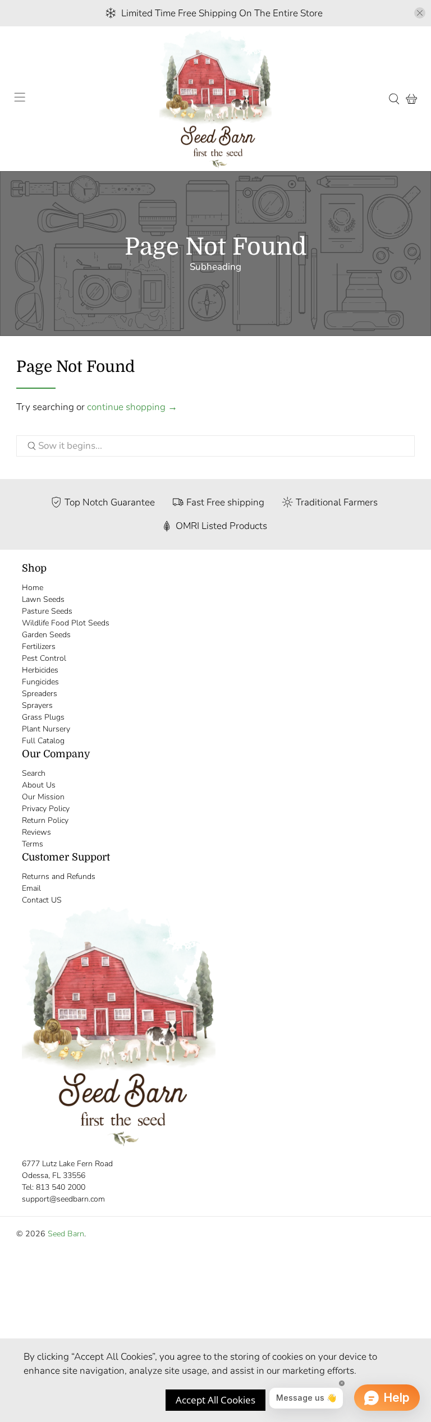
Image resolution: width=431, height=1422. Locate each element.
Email (31, 888)
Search (33, 773)
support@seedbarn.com (63, 1199)
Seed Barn (66, 1233)
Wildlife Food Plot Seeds (65, 623)
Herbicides (40, 670)
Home (32, 587)
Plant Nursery (46, 729)
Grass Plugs (43, 717)
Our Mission (43, 796)
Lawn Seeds (43, 599)
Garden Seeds (46, 634)
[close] (419, 13)
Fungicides (40, 682)
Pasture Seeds (47, 611)
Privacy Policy (46, 808)
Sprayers (37, 705)
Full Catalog (43, 740)
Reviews (36, 832)
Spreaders (39, 693)
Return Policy (45, 820)
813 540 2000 (60, 1187)
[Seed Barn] (215, 99)
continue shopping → (132, 407)
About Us (39, 785)
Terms (32, 844)
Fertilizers (39, 646)
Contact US (42, 900)
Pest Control (44, 658)
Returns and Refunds (58, 876)
